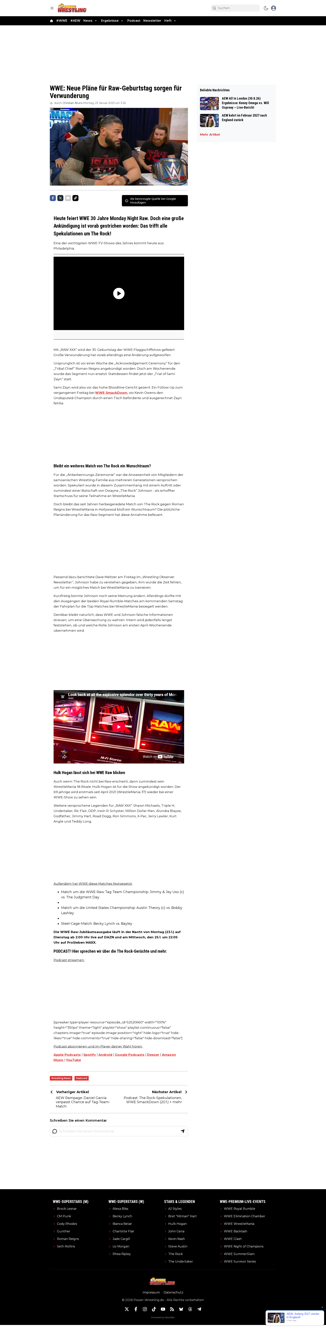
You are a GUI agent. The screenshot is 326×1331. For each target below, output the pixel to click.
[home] (51, 20)
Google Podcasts (130, 1055)
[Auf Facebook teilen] (53, 198)
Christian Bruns (72, 103)
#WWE (61, 20)
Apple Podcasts (67, 1055)
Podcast (133, 20)
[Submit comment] (182, 1131)
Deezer (153, 1055)
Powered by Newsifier (163, 1317)
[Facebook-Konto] (136, 1309)
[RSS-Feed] (172, 1309)
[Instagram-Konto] (145, 1309)
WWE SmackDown (111, 393)
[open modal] (273, 8)
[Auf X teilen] (60, 198)
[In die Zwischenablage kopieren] (75, 198)
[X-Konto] (127, 1309)
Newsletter (152, 20)
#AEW (75, 20)
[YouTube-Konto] (163, 1309)
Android (105, 1055)
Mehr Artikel (210, 134)
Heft (167, 20)
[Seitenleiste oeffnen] (52, 8)
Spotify (89, 1055)
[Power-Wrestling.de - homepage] (73, 8)
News (87, 20)
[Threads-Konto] (190, 1309)
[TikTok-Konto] (154, 1309)
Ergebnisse (110, 20)
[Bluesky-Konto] (181, 1309)
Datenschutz (173, 1292)
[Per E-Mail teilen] (68, 198)
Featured (81, 1078)
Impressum (151, 1292)
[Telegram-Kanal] (199, 1309)
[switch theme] (266, 8)
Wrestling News (61, 1078)
